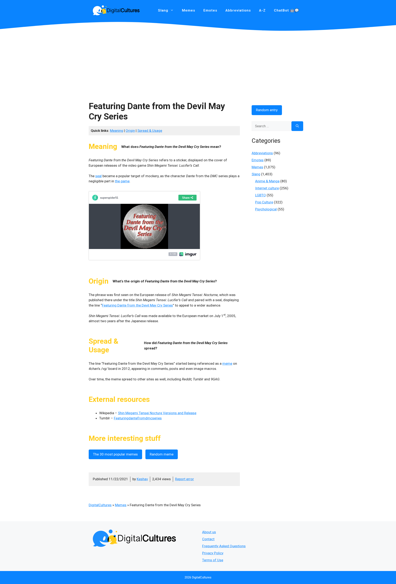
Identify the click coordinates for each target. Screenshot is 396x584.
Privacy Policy (212, 553)
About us (209, 532)
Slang (256, 174)
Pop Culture (264, 202)
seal (98, 176)
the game (122, 181)
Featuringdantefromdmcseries (138, 418)
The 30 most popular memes (115, 454)
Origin (130, 131)
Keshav (142, 479)
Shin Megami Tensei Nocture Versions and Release (157, 413)
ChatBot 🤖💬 (286, 10)
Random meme (161, 454)
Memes (188, 10)
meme (227, 363)
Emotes (210, 10)
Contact (208, 539)
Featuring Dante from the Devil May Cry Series (137, 305)
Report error (184, 479)
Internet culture (267, 188)
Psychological (266, 209)
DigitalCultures (100, 505)
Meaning (116, 131)
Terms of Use (212, 560)
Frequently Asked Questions (224, 546)
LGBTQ (260, 195)
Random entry (267, 110)
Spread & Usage (149, 131)
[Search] (297, 126)
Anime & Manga (267, 181)
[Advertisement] (198, 62)
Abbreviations (238, 10)
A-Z (262, 10)
